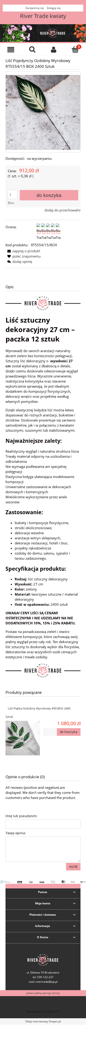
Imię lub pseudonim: (21, 816)
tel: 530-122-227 (43, 1003)
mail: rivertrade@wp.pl (43, 982)
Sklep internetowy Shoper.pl (43, 1021)
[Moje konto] (54, 49)
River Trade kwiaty (43, 16)
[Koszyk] (75, 49)
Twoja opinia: (16, 833)
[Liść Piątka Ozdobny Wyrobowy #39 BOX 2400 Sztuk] (24, 738)
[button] (11, 49)
